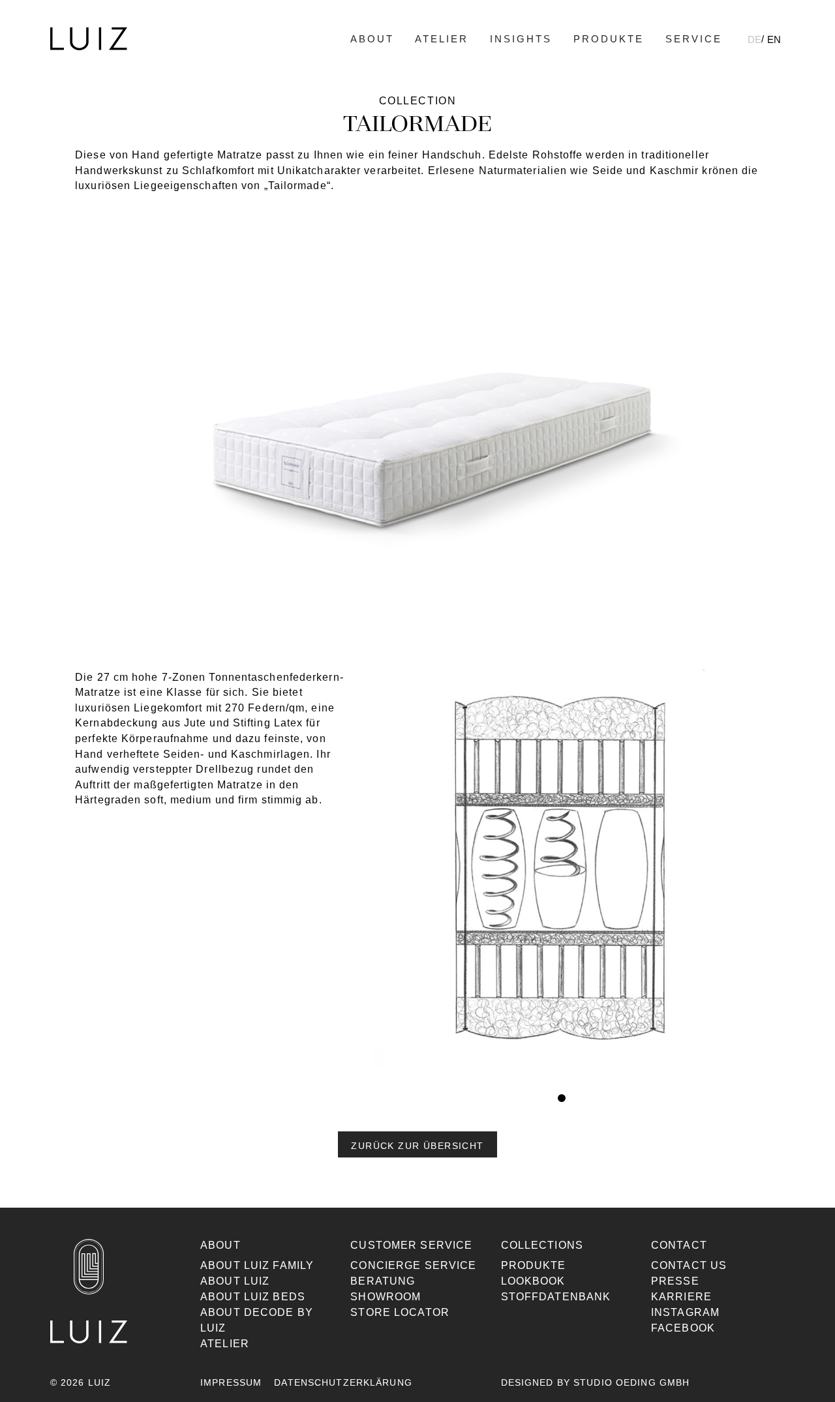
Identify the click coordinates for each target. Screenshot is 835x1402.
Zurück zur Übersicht (417, 1146)
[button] (417, 1144)
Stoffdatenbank (556, 1296)
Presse (675, 1281)
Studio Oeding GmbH (631, 1382)
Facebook (683, 1328)
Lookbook (533, 1281)
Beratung (382, 1281)
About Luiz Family (257, 1265)
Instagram (685, 1312)
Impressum (231, 1382)
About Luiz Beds (252, 1296)
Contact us (689, 1265)
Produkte (608, 38)
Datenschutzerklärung (343, 1382)
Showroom (385, 1296)
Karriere (681, 1296)
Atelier (441, 38)
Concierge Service (413, 1265)
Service (693, 38)
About (372, 38)
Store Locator (399, 1312)
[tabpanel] (562, 874)
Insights (521, 38)
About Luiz (234, 1281)
